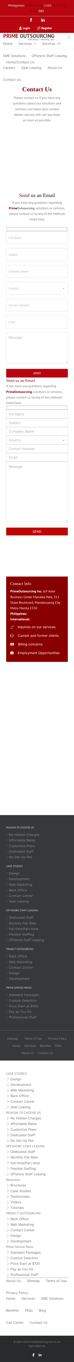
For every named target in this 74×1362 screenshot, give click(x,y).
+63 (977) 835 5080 (45, 619)
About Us (54, 68)
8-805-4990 (34, 5)
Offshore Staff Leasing (49, 56)
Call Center (15, 1322)
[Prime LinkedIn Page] (37, 794)
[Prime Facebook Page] (37, 772)
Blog (42, 1310)
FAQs (58, 1045)
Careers (9, 68)
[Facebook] (32, 20)
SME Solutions (14, 56)
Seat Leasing (31, 68)
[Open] (69, 37)
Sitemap (12, 1038)
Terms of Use (33, 1038)
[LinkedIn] (43, 20)
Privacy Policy (57, 1038)
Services (25, 44)
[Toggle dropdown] (35, 43)
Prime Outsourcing (37, 802)
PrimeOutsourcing (37, 780)
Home (7, 44)
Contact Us (12, 80)
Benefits (45, 1045)
